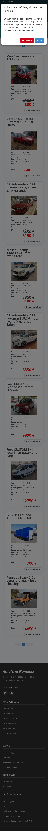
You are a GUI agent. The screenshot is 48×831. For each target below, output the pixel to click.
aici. (32, 30)
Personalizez (27, 40)
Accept (39, 40)
